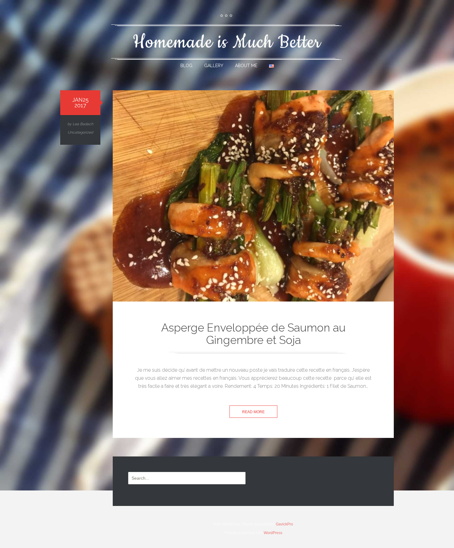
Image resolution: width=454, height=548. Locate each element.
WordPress (273, 533)
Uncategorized (80, 132)
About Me (246, 65)
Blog (186, 65)
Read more (253, 412)
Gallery (213, 65)
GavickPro (284, 524)
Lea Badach (83, 124)
